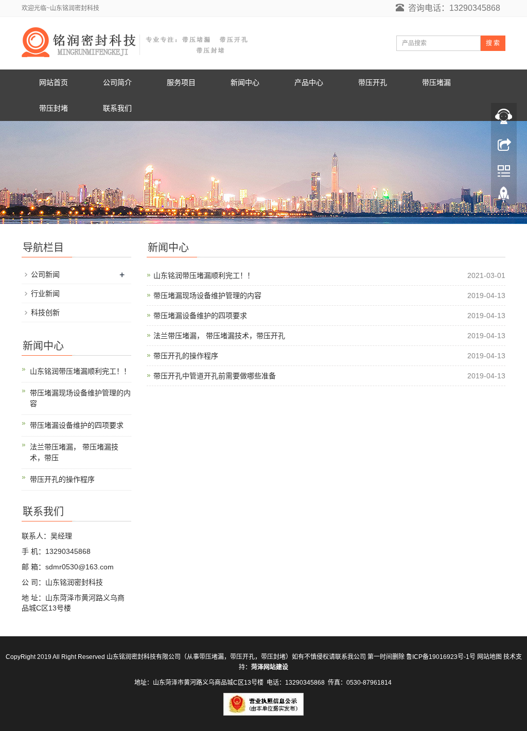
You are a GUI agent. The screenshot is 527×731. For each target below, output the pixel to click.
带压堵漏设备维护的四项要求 (200, 315)
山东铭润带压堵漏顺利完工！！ (203, 275)
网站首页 (53, 82)
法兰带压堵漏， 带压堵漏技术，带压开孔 (219, 336)
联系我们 (117, 108)
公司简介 (117, 82)
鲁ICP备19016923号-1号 (441, 656)
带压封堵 (53, 108)
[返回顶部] (504, 197)
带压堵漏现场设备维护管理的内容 (207, 295)
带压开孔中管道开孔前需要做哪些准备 (214, 376)
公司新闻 (45, 274)
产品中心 (308, 82)
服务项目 (181, 82)
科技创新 (45, 312)
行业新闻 (45, 293)
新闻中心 (245, 82)
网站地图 (489, 656)
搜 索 (493, 43)
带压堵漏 (436, 82)
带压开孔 (372, 82)
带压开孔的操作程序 (185, 356)
